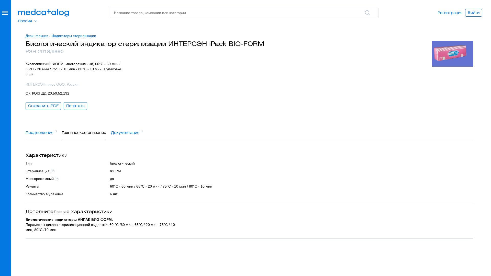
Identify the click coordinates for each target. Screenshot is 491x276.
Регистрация (450, 12)
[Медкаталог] (43, 13)
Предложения (41, 132)
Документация (127, 132)
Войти (473, 12)
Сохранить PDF (43, 105)
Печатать (75, 105)
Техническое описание (84, 132)
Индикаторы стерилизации (73, 36)
